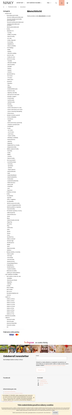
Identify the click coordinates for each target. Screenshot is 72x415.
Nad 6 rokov (10, 79)
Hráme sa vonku (11, 59)
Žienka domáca (11, 182)
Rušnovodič (10, 184)
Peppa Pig (9, 222)
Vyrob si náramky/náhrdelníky (14, 111)
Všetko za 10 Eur (10, 310)
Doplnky (9, 51)
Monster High (10, 240)
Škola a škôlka (10, 287)
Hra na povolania (11, 160)
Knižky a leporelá (11, 40)
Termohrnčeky (10, 259)
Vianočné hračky (11, 319)
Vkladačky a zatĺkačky (12, 137)
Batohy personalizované (13, 27)
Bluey (8, 218)
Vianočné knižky (11, 209)
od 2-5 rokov (11, 132)
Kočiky (8, 152)
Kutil (8, 188)
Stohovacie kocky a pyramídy (14, 122)
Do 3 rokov (10, 76)
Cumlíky (9, 32)
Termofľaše (10, 257)
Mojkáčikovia (10, 44)
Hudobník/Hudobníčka (12, 181)
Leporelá (9, 197)
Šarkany (9, 68)
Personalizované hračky (12, 15)
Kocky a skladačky (11, 117)
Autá (8, 246)
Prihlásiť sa (41, 370)
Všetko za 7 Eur (10, 314)
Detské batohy (10, 267)
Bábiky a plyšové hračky (13, 149)
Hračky (8, 29)
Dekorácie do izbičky (12, 270)
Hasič (8, 173)
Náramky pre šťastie (12, 280)
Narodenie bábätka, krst (12, 293)
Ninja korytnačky (11, 248)
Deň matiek (9, 289)
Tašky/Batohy (10, 265)
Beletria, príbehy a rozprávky (14, 207)
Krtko (8, 229)
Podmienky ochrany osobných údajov (13, 393)
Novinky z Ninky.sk (44, 383)
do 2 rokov (10, 130)
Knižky (8, 194)
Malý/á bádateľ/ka (12, 177)
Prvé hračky (10, 42)
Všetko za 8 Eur (10, 312)
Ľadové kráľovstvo (11, 214)
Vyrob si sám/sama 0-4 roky (14, 107)
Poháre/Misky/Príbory (12, 263)
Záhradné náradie (11, 62)
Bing (8, 225)
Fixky (8, 85)
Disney (8, 233)
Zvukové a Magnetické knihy (14, 205)
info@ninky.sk (43, 380)
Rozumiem (55, 412)
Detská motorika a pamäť (13, 115)
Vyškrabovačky (11, 102)
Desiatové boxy (11, 261)
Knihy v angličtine (11, 199)
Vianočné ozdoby (11, 325)
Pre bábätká (10, 195)
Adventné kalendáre (12, 323)
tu (51, 412)
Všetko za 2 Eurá (11, 302)
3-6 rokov (9, 77)
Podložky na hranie (11, 192)
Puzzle (8, 128)
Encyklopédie (10, 201)
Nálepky (9, 87)
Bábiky (9, 154)
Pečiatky (9, 104)
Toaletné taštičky (11, 269)
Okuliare (9, 70)
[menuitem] (21, 3)
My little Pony (10, 237)
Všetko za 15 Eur (10, 300)
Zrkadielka (9, 278)
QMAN (9, 120)
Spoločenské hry (11, 74)
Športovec (10, 190)
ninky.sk (41, 385)
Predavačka (10, 179)
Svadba (8, 285)
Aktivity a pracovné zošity (13, 203)
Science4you (10, 113)
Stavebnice (10, 119)
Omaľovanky (10, 98)
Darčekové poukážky (10, 315)
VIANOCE (7, 317)
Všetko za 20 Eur (11, 299)
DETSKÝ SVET (8, 13)
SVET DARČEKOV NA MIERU (11, 274)
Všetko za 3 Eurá (11, 306)
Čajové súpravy (11, 169)
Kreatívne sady (11, 90)
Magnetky (9, 143)
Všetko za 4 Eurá (11, 304)
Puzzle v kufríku (11, 135)
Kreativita (9, 81)
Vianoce (9, 295)
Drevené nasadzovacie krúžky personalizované (14, 19)
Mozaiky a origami (11, 96)
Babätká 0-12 (10, 31)
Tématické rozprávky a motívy (14, 210)
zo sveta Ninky (41, 342)
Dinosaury (9, 224)
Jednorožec (10, 227)
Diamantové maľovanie (13, 94)
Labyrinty (9, 141)
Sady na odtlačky (11, 46)
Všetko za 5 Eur (10, 308)
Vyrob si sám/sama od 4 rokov (14, 109)
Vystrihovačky (10, 100)
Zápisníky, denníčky (12, 92)
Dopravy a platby (8, 401)
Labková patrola (11, 212)
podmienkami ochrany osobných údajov (54, 365)
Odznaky (9, 284)
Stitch (8, 216)
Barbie (8, 244)
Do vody (9, 38)
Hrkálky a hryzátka (11, 34)
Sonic (8, 235)
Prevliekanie (10, 126)
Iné (7, 327)
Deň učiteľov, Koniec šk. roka (14, 276)
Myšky (8, 49)
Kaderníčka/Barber (12, 175)
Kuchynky (10, 164)
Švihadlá (9, 66)
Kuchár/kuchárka (11, 162)
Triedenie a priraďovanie (13, 124)
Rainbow (9, 250)
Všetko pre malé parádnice (13, 272)
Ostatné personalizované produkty (13, 24)
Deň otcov (9, 291)
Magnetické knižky (11, 147)
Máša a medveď (11, 239)
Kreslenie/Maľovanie (12, 89)
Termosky (9, 255)
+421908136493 (43, 381)
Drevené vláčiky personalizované (15, 17)
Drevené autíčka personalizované (15, 22)
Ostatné (9, 72)
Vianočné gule (10, 321)
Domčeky (9, 151)
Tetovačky (10, 106)
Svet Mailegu (10, 47)
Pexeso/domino (11, 139)
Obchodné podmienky (9, 391)
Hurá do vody (10, 55)
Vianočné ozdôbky (11, 53)
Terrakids (9, 61)
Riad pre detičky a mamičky (13, 252)
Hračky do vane (11, 57)
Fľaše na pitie (10, 254)
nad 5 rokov (11, 134)
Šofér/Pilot (10, 186)
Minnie (8, 231)
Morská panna (10, 242)
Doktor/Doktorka (11, 171)
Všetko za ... (8, 297)
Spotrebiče (10, 165)
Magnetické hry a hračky (13, 145)
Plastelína (9, 83)
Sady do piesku (11, 64)
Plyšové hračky (11, 36)
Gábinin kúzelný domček (13, 220)
